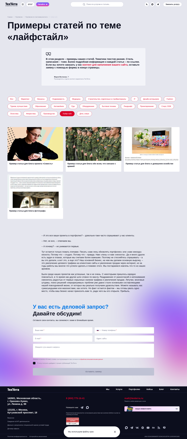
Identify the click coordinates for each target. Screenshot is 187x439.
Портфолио (134, 389)
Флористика (31, 114)
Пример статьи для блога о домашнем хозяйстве (149, 164)
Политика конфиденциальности (17, 436)
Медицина (76, 99)
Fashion (170, 99)
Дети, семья (84, 114)
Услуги (119, 389)
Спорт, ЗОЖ (166, 106)
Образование (40, 106)
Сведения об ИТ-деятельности (18, 421)
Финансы (41, 99)
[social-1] (159, 428)
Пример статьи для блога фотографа (27, 211)
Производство (49, 114)
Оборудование (88, 106)
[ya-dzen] (143, 428)
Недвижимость (58, 99)
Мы (107, 389)
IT (134, 99)
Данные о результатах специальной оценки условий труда (28, 425)
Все (11, 99)
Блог (161, 389)
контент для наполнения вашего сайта (105, 64)
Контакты (175, 389)
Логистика (14, 114)
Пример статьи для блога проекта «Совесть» (31, 164)
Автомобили (59, 106)
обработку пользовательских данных (91, 359)
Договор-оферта (13, 428)
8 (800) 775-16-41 (75, 398)
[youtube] (148, 428)
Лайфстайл (67, 114)
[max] (152, 4)
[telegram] (158, 4)
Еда (73, 106)
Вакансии (10, 418)
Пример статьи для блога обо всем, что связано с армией (91, 165)
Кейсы (150, 389)
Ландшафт (128, 106)
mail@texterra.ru (133, 398)
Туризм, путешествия (18, 106)
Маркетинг (25, 99)
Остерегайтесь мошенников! (38, 436)
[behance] (153, 428)
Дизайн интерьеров (151, 99)
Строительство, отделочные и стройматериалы (107, 99)
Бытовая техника (109, 106)
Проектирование (147, 106)
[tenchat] (164, 428)
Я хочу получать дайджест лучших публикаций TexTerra (57, 363)
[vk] (137, 428)
